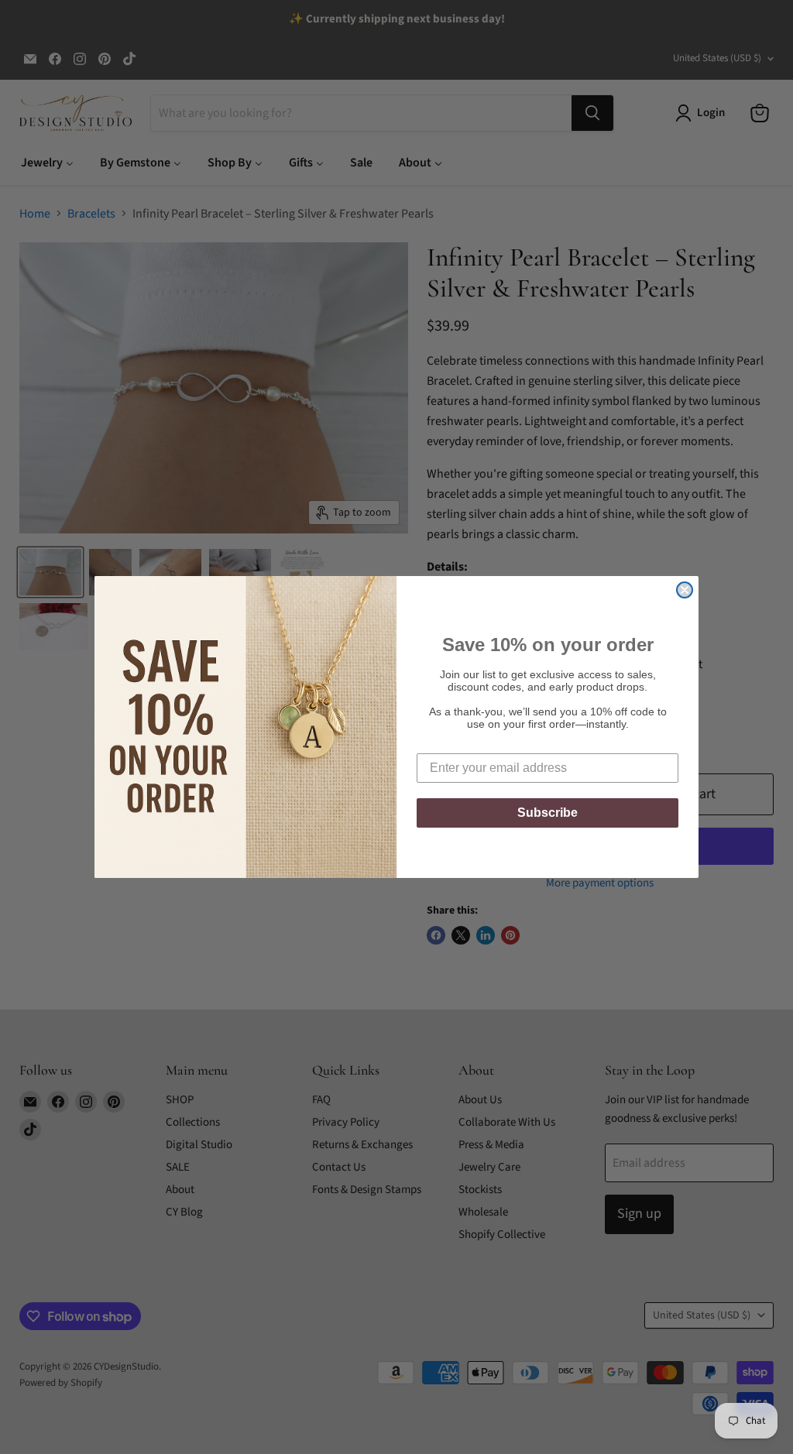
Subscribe (547, 812)
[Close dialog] (684, 590)
